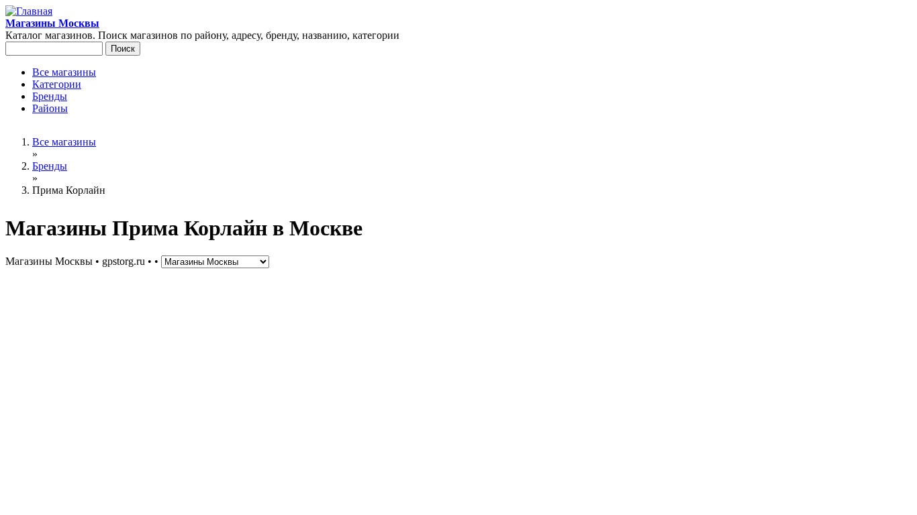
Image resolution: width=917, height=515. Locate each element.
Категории (56, 84)
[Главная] (28, 11)
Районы (50, 108)
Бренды (49, 96)
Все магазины (64, 72)
